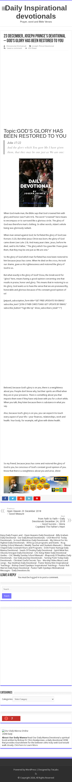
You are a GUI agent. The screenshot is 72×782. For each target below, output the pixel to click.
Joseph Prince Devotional (43, 46)
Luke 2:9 (24, 242)
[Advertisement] (36, 88)
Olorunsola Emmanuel (16, 46)
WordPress (31, 769)
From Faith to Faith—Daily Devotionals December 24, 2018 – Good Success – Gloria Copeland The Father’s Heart (48, 521)
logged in (34, 577)
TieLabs (54, 769)
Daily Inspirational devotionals (36, 12)
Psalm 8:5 (28, 217)
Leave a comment (14, 48)
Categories (7, 699)
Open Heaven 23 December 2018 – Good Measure (24, 511)
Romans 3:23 (10, 238)
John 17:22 (14, 143)
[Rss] (36, 774)
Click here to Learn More (26, 745)
